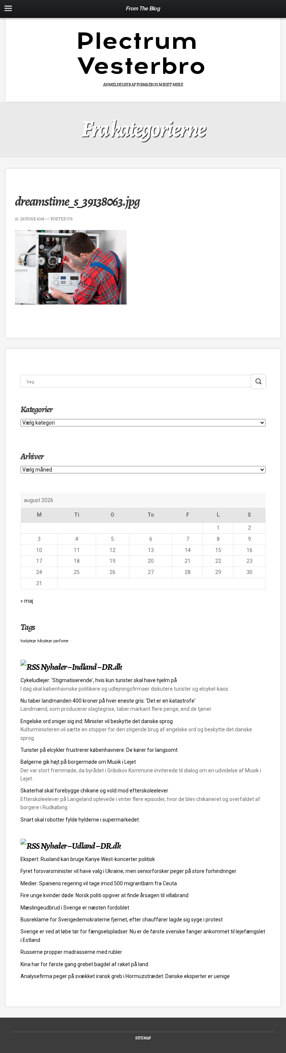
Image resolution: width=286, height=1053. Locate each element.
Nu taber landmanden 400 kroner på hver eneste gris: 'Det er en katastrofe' (108, 701)
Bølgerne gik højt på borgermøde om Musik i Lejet (78, 762)
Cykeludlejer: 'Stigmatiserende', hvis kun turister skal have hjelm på (98, 680)
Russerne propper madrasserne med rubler (71, 952)
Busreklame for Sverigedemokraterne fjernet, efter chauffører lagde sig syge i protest (121, 920)
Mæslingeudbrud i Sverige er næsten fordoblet (74, 908)
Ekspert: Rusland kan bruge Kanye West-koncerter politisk (87, 859)
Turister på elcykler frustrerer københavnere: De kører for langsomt (99, 750)
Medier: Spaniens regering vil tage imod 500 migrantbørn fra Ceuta (98, 883)
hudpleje (28, 641)
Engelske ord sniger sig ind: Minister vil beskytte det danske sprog (96, 721)
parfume (61, 641)
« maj (26, 601)
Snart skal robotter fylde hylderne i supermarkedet (79, 820)
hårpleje (44, 641)
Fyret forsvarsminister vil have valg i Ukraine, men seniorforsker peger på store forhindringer (128, 871)
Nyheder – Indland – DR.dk (81, 667)
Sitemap (143, 1038)
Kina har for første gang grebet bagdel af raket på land (84, 964)
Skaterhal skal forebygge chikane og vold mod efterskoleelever (94, 791)
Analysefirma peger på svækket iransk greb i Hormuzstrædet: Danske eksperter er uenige (125, 976)
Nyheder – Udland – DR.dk (80, 846)
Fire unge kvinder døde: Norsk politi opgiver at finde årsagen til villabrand (104, 895)
